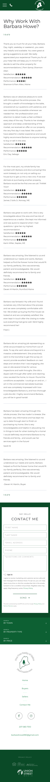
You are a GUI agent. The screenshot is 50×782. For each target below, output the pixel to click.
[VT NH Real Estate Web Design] (25, 773)
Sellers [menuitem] (25, 697)
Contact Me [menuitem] (25, 705)
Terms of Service (8, 606)
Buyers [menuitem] (25, 688)
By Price (7, 641)
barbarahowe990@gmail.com (25, 735)
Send (23, 598)
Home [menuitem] (25, 680)
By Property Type (12, 632)
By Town (8, 623)
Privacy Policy (28, 588)
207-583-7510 (11, 5)
